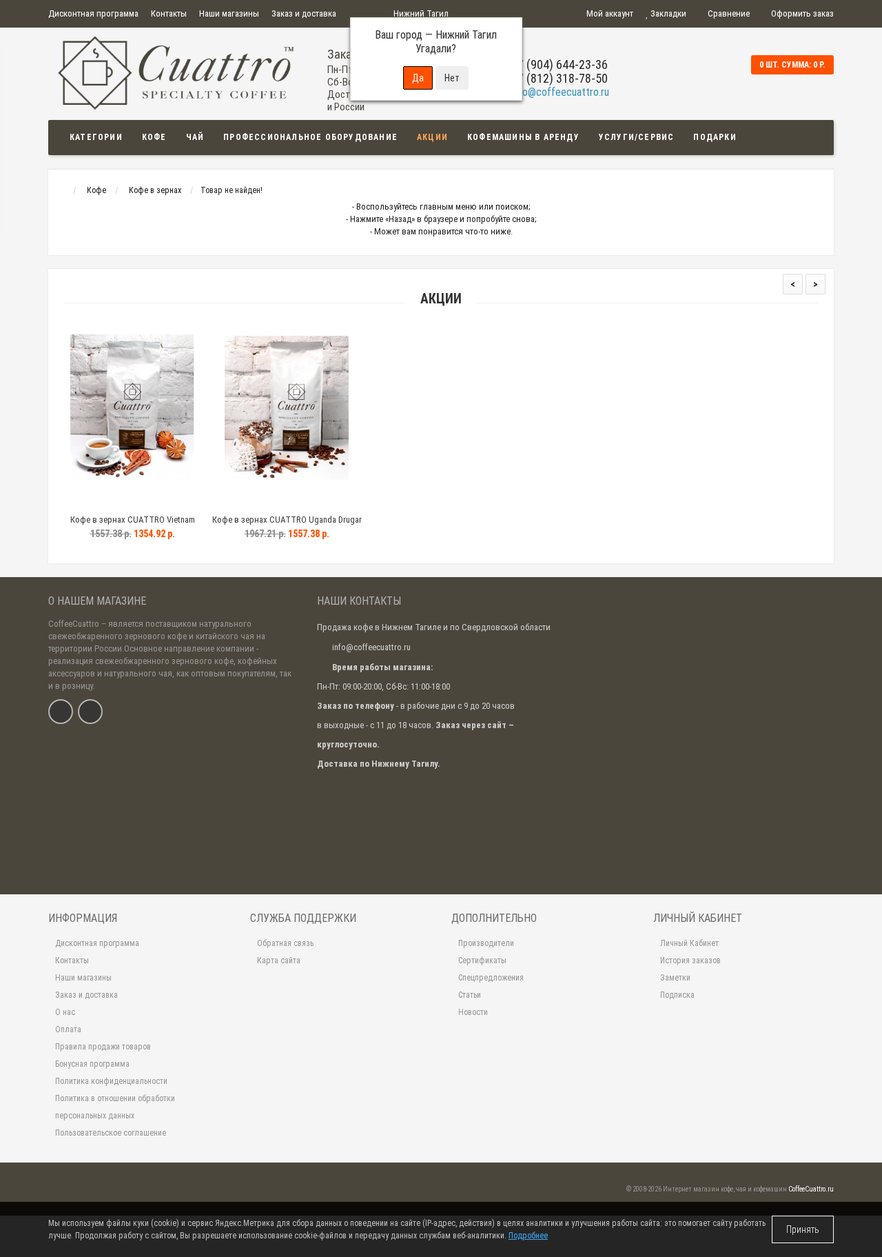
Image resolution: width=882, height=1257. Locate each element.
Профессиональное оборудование (310, 137)
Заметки (675, 978)
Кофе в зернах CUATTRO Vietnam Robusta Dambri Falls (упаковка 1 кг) (132, 525)
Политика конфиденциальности (111, 1081)
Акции (432, 137)
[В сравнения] (163, 502)
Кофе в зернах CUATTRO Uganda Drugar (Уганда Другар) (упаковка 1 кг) (287, 525)
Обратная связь (285, 943)
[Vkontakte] (60, 711)
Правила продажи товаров (103, 1047)
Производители (486, 943)
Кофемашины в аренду (523, 137)
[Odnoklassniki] (90, 711)
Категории (96, 137)
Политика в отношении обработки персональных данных (115, 1107)
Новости (473, 1012)
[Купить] (100, 502)
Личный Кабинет (689, 943)
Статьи (469, 995)
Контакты (169, 13)
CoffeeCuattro (73, 624)
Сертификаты (482, 960)
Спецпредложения (491, 978)
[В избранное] (131, 502)
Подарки (714, 137)
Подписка (677, 995)
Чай (195, 137)
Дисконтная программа (93, 13)
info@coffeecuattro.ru (560, 92)
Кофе (154, 137)
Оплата (68, 1029)
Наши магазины (229, 13)
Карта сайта (278, 960)
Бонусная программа (92, 1064)
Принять (802, 1229)
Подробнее (528, 1235)
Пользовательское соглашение (110, 1133)
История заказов (690, 960)
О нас (65, 1012)
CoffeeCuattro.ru (811, 1189)
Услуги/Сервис (637, 137)
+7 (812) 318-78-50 (559, 78)
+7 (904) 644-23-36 (559, 64)
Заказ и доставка (303, 13)
